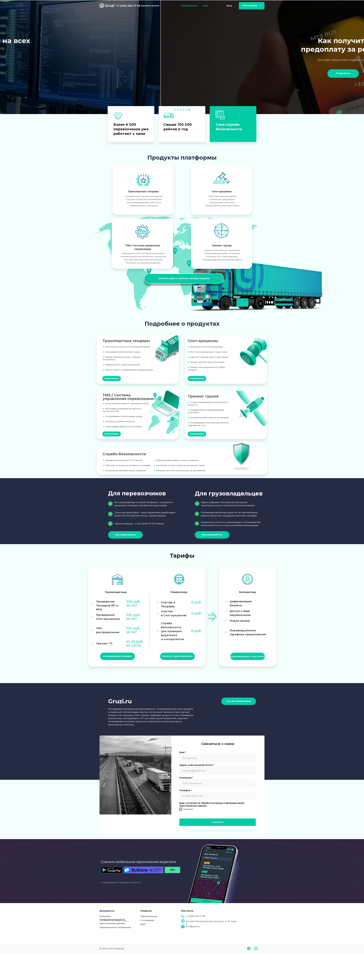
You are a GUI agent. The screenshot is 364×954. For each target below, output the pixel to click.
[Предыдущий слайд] (5, 57)
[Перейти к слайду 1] (175, 110)
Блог (206, 5)
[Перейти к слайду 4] (183, 110)
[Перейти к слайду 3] (180, 110)
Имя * (182, 752)
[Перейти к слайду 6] (189, 110)
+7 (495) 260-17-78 (128, 5)
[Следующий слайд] (358, 57)
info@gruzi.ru (193, 926)
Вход (229, 5)
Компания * (186, 777)
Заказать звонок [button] (150, 5)
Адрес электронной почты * (196, 765)
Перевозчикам (188, 5)
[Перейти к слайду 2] (177, 110)
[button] (184, 279)
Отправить (218, 822)
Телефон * (185, 790)
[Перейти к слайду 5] (186, 110)
